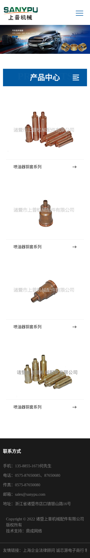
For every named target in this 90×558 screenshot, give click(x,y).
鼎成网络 (34, 531)
